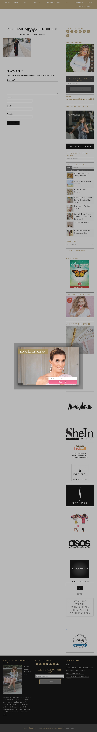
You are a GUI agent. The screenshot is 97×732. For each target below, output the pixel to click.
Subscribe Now (63, 382)
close (20, 384)
